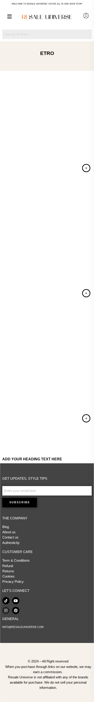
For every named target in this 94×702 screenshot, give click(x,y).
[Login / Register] (86, 15)
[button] (9, 16)
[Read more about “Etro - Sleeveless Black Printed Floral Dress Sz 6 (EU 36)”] (86, 168)
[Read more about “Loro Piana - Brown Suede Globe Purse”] (86, 418)
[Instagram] (6, 610)
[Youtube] (15, 600)
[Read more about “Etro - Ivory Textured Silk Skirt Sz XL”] (86, 293)
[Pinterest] (15, 610)
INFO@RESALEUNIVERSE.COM (23, 627)
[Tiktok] (6, 600)
